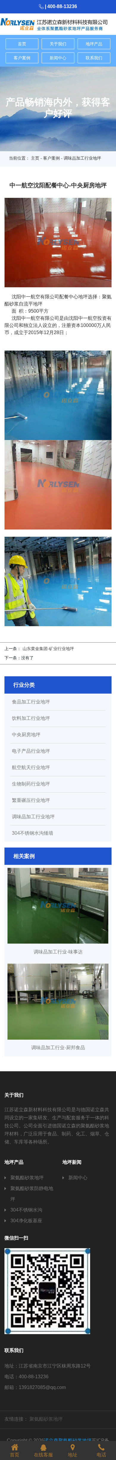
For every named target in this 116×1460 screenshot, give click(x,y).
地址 (72, 1454)
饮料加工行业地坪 (31, 718)
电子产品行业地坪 (31, 751)
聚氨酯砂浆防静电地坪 (31, 1194)
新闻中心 (58, 57)
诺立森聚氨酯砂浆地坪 (68, 1440)
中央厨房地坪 (26, 734)
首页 (22, 43)
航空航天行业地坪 (31, 767)
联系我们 (94, 57)
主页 (35, 158)
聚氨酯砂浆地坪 (27, 1177)
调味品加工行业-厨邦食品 (58, 1047)
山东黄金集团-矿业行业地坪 (48, 648)
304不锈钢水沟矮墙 (32, 833)
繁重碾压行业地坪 (31, 800)
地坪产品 (94, 43)
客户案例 (22, 57)
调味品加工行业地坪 (33, 816)
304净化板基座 (26, 1220)
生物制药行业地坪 (31, 784)
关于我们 (58, 43)
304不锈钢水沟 (26, 1209)
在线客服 (43, 1454)
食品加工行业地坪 (31, 702)
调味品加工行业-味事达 (58, 951)
